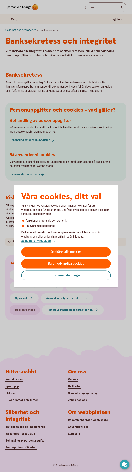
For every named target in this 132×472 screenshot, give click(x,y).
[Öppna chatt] (124, 464)
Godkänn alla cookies (66, 252)
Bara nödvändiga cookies (66, 263)
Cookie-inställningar (66, 275)
